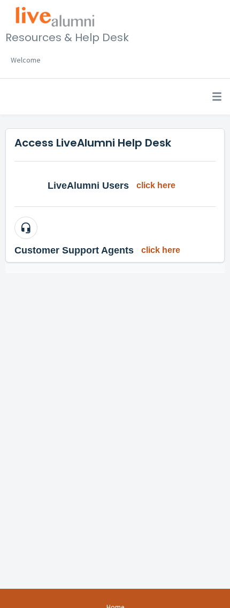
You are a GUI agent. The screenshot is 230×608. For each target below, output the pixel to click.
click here (155, 185)
